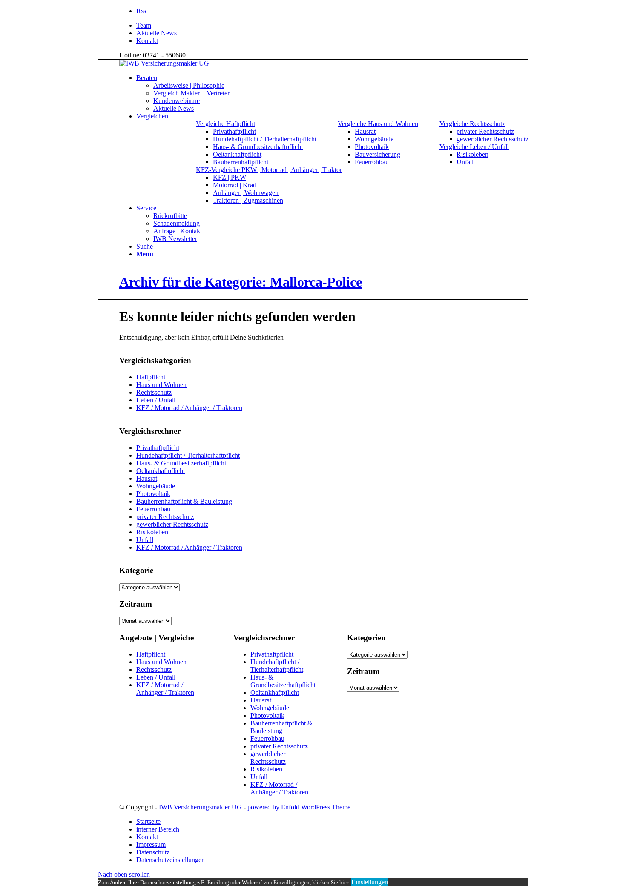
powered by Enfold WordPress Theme (298, 807)
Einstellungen (369, 882)
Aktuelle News (156, 33)
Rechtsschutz (154, 392)
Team (143, 25)
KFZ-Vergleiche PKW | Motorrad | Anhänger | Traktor (269, 169)
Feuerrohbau (153, 509)
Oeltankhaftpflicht (160, 470)
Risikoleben (152, 532)
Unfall (144, 539)
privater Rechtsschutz (165, 516)
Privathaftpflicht (157, 447)
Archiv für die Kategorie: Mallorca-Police (240, 282)
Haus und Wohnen (161, 384)
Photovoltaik (153, 493)
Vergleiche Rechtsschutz (472, 123)
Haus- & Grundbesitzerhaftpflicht (181, 463)
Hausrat (146, 478)
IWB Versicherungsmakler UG (200, 807)
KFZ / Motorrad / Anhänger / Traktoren (189, 407)
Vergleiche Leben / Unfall (474, 146)
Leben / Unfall (155, 400)
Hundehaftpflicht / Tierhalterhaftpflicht (188, 455)
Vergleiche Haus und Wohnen (378, 123)
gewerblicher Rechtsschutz (172, 524)
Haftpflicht (150, 377)
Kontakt (147, 40)
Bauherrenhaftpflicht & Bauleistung (184, 501)
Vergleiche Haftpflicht (225, 123)
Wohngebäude (155, 486)
